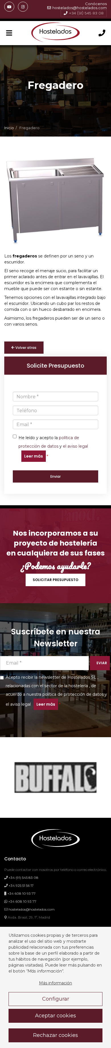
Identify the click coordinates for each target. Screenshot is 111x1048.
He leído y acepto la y (53, 447)
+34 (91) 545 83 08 (86, 13)
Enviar (55, 476)
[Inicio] (55, 33)
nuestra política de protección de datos (65, 694)
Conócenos (96, 4)
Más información (55, 983)
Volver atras (25, 347)
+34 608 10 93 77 (21, 893)
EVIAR (101, 663)
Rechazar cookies (55, 1035)
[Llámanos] (102, 33)
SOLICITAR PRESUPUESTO (55, 579)
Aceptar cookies (55, 1016)
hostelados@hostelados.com (79, 8)
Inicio (9, 128)
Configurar (55, 999)
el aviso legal (75, 446)
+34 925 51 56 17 (21, 885)
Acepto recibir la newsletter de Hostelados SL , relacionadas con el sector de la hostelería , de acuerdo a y (56, 691)
